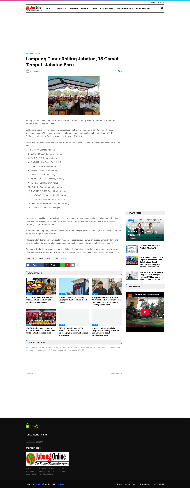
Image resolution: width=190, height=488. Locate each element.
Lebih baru (31, 373)
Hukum (84, 8)
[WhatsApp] (62, 265)
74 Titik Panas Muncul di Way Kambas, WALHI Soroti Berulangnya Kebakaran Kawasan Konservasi (73, 331)
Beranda (29, 53)
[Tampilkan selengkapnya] (77, 265)
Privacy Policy (144, 484)
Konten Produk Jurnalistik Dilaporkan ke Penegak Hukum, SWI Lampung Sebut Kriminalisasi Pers (105, 331)
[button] (162, 8)
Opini (94, 8)
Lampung (49, 258)
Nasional (62, 8)
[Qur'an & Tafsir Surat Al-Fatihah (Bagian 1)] (132, 249)
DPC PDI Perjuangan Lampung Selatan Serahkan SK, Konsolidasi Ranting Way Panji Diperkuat (40, 330)
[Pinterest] (67, 265)
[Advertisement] (74, 34)
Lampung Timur (60, 258)
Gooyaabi (61, 484)
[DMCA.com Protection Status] (33, 428)
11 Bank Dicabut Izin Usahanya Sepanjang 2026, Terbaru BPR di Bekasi (73, 299)
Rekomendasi (106, 8)
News (48, 8)
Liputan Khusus (125, 8)
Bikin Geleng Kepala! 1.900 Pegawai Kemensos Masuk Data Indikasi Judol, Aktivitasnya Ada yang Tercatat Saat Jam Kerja (152, 262)
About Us (161, 2)
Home (153, 2)
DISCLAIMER (159, 484)
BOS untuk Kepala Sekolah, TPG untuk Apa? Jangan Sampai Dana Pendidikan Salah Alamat (40, 299)
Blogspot (39, 484)
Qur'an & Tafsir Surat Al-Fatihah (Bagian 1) (150, 247)
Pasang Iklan (143, 8)
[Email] (72, 265)
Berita (37, 53)
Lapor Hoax (130, 484)
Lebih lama (115, 373)
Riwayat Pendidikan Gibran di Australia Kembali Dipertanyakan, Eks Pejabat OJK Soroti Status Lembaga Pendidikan (106, 301)
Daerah (74, 8)
